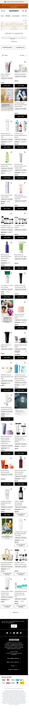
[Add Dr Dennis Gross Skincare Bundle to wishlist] (11, 458)
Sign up (14, 626)
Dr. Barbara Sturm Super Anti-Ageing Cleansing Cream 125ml (21, 533)
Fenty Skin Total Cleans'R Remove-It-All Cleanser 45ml (20, 166)
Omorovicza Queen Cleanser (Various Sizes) (19, 316)
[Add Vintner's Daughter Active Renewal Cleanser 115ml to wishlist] (25, 489)
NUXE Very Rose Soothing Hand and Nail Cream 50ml (21, 197)
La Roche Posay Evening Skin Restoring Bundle (20, 135)
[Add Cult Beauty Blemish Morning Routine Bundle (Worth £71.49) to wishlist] (25, 91)
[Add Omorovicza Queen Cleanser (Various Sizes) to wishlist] (25, 302)
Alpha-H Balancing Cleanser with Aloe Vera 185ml (7, 135)
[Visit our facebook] (7, 633)
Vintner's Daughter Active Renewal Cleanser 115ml (19, 503)
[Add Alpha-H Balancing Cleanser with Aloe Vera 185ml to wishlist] (11, 121)
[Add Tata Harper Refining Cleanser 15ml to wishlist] (11, 152)
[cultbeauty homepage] (14, 10)
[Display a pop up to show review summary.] (11, 142)
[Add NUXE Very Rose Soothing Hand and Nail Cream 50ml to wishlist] (25, 183)
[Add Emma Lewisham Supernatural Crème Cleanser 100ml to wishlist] (11, 242)
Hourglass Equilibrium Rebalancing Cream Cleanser (6, 503)
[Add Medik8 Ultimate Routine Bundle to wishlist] (25, 333)
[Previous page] (10, 612)
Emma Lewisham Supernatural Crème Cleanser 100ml (6, 256)
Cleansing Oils (20, 47)
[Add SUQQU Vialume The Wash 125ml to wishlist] (11, 333)
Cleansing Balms (7, 47)
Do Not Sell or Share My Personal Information (14, 654)
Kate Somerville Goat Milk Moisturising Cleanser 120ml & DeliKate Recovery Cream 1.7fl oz (6, 440)
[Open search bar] (4, 10)
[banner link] (21, 404)
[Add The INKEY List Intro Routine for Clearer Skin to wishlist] (11, 213)
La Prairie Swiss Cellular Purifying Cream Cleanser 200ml (7, 593)
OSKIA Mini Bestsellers (20, 74)
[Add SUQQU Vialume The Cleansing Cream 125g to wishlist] (25, 273)
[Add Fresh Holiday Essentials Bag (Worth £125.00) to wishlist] (11, 550)
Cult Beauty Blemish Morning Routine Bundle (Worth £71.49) (21, 104)
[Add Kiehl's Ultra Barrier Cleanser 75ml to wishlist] (11, 62)
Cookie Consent (14, 651)
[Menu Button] (1, 10)
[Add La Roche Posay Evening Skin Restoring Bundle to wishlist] (25, 121)
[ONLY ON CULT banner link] (7, 311)
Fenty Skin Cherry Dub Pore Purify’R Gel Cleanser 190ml (20, 472)
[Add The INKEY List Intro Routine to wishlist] (25, 213)
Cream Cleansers (14, 34)
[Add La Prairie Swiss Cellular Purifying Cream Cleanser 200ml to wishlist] (11, 579)
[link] (23, 10)
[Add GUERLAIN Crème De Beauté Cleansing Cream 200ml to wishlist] (11, 362)
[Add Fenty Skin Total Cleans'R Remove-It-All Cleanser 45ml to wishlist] (25, 152)
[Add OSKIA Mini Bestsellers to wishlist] (25, 62)
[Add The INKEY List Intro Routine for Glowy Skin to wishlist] (25, 550)
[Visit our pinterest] (20, 633)
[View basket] (26, 10)
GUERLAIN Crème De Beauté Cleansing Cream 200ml (7, 376)
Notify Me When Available (21, 514)
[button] (7, 100)
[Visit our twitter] (10, 633)
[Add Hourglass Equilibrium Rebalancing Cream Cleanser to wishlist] (11, 489)
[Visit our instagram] (14, 633)
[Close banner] (25, 22)
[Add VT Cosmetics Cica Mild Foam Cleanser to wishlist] (11, 273)
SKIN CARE (7, 15)
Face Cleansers (15, 15)
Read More (14, 41)
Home (2, 15)
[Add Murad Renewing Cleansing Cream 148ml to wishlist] (25, 242)
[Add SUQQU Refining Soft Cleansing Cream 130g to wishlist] (11, 395)
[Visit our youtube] (17, 633)
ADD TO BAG (7, 85)
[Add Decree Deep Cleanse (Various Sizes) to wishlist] (11, 183)
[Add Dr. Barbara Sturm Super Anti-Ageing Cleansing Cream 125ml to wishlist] (25, 519)
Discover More (14, 28)
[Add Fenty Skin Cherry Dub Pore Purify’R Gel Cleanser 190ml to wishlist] (25, 458)
